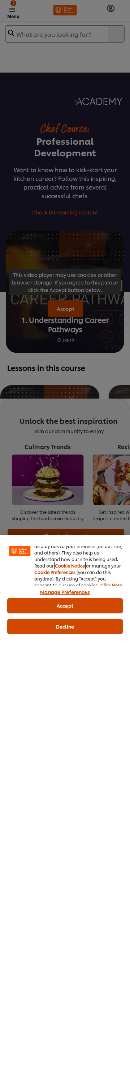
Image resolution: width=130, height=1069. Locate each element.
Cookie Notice (70, 565)
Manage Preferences (65, 591)
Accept (65, 605)
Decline (65, 626)
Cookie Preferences (54, 572)
